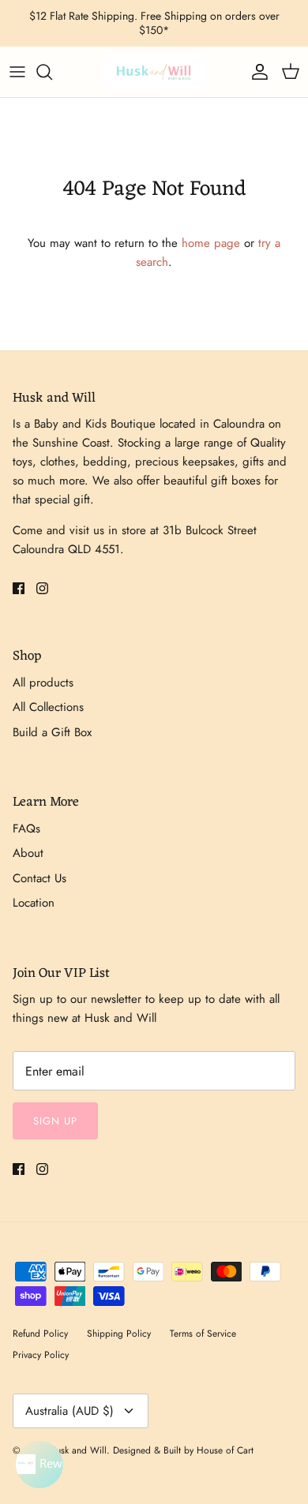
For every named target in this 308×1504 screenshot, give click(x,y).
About (28, 853)
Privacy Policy (41, 1355)
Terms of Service (203, 1333)
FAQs (26, 828)
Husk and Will (78, 1450)
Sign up (55, 1120)
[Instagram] (42, 588)
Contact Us (39, 878)
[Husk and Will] (154, 71)
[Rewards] (39, 1464)
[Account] (256, 71)
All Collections (48, 707)
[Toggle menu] (17, 71)
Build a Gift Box (52, 732)
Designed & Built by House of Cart (183, 1450)
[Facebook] (18, 588)
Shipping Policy (119, 1333)
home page (211, 243)
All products (43, 682)
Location (33, 902)
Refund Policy (40, 1333)
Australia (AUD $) (69, 1411)
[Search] (52, 71)
